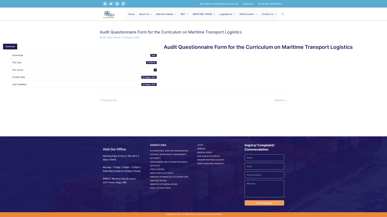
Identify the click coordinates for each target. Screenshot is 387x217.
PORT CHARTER (157, 169)
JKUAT (200, 145)
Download (10, 46)
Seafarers (248, 3)
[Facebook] (105, 4)
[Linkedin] (123, 4)
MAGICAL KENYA (204, 152)
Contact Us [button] (267, 14)
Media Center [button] (247, 14)
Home (131, 14)
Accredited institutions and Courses (219, 3)
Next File (281, 100)
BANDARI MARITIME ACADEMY (210, 160)
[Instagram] (117, 4)
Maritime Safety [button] (164, 14)
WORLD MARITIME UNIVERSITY (210, 163)
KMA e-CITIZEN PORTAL (160, 188)
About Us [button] (144, 14)
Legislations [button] (225, 14)
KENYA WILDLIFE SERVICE (208, 156)
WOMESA (201, 149)
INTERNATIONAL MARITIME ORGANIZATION (169, 151)
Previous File (108, 100)
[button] (150, 14)
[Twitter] (111, 4)
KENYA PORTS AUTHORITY (162, 173)
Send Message (264, 202)
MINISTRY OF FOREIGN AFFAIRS (164, 184)
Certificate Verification (270, 3)
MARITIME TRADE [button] (202, 14)
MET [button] (182, 14)
